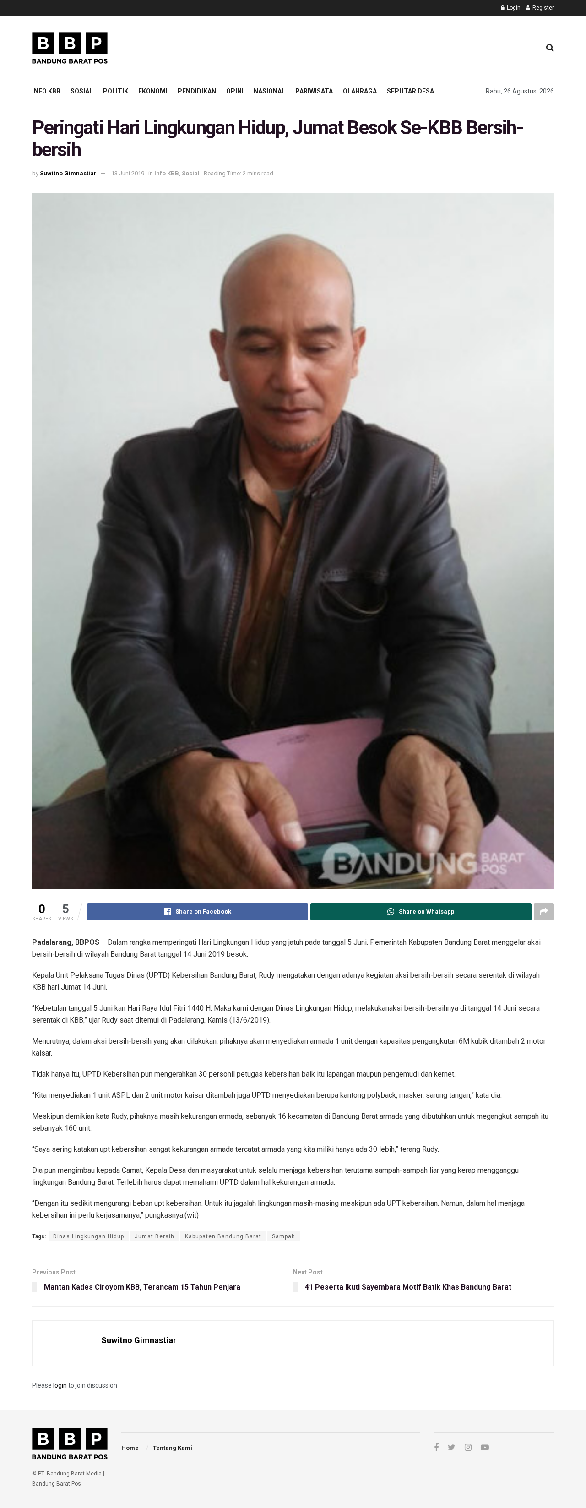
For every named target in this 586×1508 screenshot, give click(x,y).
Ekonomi (153, 91)
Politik (115, 91)
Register (542, 8)
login (60, 1385)
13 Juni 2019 (127, 173)
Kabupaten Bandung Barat (223, 1236)
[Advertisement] (366, 46)
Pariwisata (314, 91)
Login (513, 8)
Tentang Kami (172, 1447)
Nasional (269, 91)
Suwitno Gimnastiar (68, 173)
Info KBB (46, 91)
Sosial (82, 91)
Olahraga (360, 91)
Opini (235, 91)
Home (130, 1447)
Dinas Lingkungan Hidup (88, 1236)
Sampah (283, 1236)
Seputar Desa (410, 91)
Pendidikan (197, 91)
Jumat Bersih (154, 1236)
